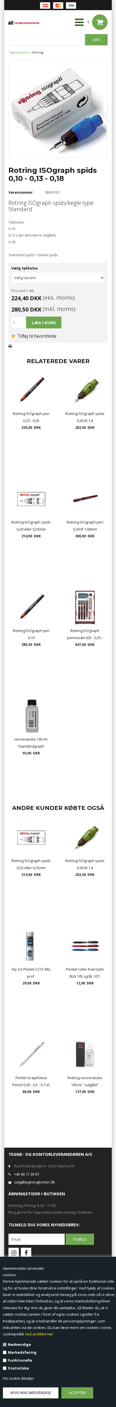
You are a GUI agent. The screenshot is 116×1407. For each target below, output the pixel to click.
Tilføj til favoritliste (36, 336)
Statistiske (18, 1368)
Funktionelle (20, 1360)
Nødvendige (19, 1344)
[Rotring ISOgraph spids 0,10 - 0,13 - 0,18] (58, 108)
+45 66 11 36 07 (26, 1174)
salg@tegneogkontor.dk (34, 1182)
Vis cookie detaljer (18, 1378)
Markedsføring (22, 1352)
